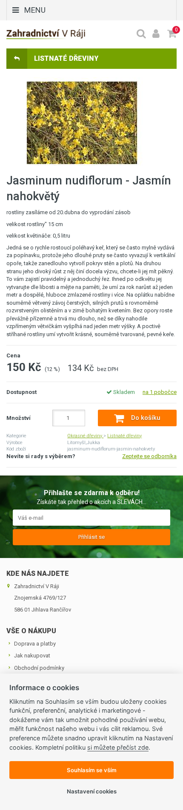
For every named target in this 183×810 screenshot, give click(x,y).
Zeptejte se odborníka (149, 456)
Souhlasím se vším (92, 770)
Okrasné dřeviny (85, 436)
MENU (35, 10)
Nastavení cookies (92, 791)
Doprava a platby (35, 643)
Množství (18, 418)
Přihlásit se (91, 537)
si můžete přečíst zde (118, 747)
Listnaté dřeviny (124, 436)
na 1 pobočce (160, 392)
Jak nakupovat (32, 655)
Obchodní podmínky (39, 668)
